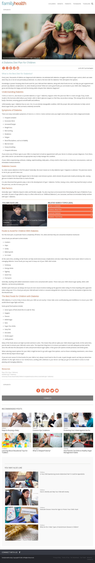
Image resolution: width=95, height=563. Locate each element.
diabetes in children (34, 114)
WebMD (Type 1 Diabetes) (9, 374)
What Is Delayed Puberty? (42, 451)
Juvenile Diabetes (55, 213)
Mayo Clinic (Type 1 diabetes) (10, 372)
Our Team (83, 557)
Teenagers (77, 4)
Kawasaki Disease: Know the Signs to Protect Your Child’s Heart (59, 509)
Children (52, 4)
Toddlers (86, 4)
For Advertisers (75, 557)
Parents (68, 4)
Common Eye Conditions (41, 430)
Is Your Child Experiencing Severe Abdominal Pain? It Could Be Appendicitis (62, 474)
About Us (89, 557)
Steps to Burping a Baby (10, 430)
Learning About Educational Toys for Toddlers (15, 451)
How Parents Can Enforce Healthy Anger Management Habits (78, 451)
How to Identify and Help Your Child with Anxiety (54, 492)
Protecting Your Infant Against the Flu (77, 430)
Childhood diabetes (8, 96)
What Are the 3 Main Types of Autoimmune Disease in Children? (59, 527)
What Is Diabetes (55, 206)
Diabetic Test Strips (55, 217)
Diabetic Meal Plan (55, 210)
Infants (60, 4)
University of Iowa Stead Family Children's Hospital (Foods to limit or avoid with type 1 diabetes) (27, 376)
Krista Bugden (89, 68)
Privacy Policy (57, 557)
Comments (47, 398)
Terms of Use (65, 557)
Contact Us (90, 559)
